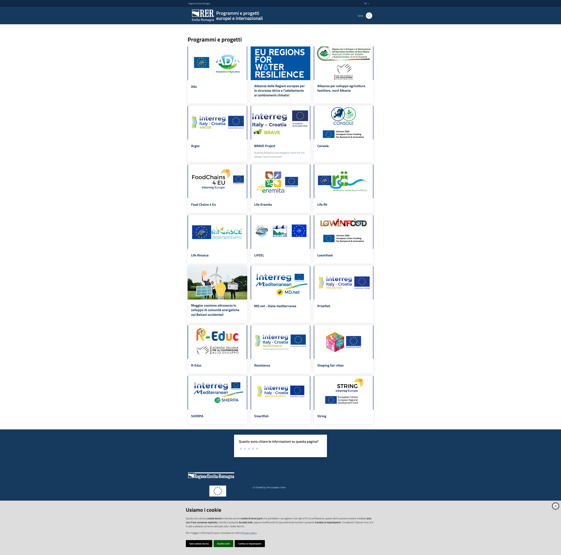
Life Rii (322, 204)
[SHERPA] (217, 393)
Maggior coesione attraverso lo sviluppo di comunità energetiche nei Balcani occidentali (215, 310)
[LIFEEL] (280, 232)
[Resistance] (280, 342)
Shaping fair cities (330, 365)
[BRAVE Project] (280, 122)
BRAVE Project (264, 146)
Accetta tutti (223, 543)
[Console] (343, 122)
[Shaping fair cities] (343, 342)
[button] (369, 15)
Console (323, 146)
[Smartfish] (280, 393)
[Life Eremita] (280, 181)
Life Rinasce (200, 255)
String (321, 416)
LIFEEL (259, 255)
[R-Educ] (217, 342)
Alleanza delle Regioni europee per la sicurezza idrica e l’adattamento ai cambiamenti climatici (279, 91)
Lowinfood (325, 255)
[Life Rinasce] (217, 232)
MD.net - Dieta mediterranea (275, 306)
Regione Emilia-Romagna (199, 3)
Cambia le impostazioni (249, 543)
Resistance (262, 365)
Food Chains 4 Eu (203, 204)
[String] (343, 393)
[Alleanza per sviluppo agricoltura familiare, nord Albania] (343, 63)
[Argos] (217, 122)
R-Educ (196, 365)
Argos (195, 146)
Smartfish (261, 416)
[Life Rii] (343, 181)
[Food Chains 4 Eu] (217, 181)
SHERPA (197, 416)
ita (365, 3)
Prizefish (323, 306)
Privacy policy (249, 533)
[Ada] (217, 63)
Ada (194, 86)
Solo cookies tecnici (199, 543)
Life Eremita (263, 204)
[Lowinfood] (343, 232)
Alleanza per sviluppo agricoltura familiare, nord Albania (341, 88)
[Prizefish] (343, 283)
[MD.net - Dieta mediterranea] (280, 283)
